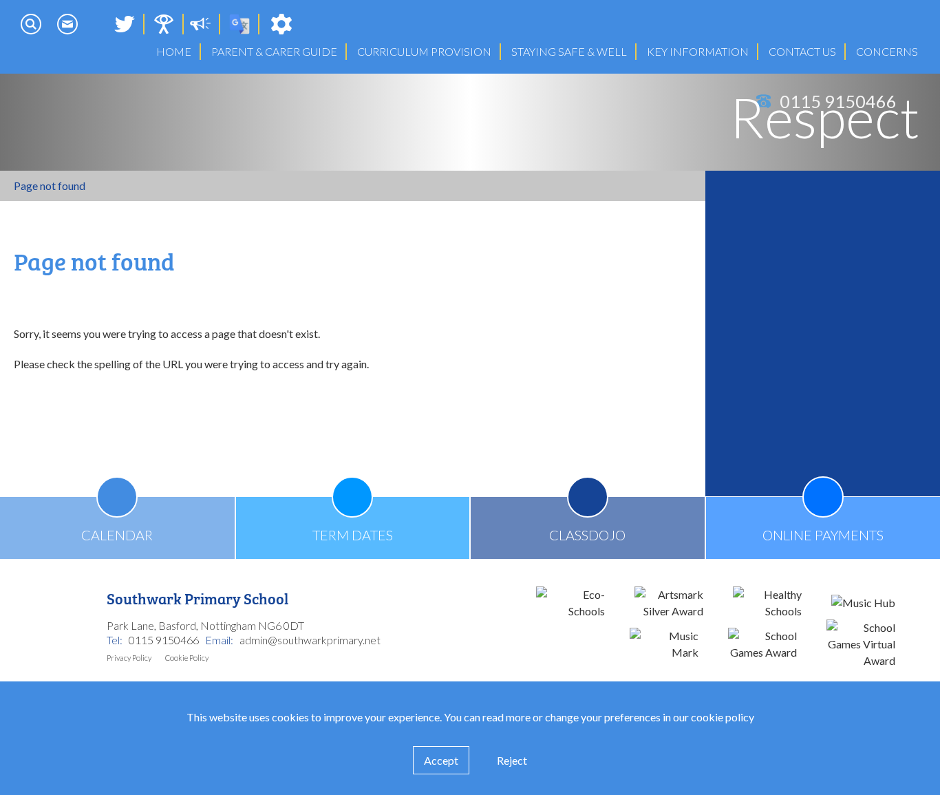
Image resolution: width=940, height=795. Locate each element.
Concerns (887, 51)
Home (173, 51)
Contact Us (802, 51)
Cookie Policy (187, 657)
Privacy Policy (129, 657)
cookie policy (722, 716)
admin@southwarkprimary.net (310, 639)
